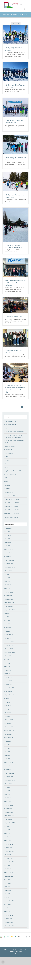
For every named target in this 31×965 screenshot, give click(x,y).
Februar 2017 (9, 872)
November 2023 (9, 645)
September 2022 (10, 695)
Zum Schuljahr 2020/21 (12, 506)
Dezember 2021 (9, 727)
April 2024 (8, 627)
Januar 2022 (8, 723)
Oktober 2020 (9, 776)
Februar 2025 (9, 592)
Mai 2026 (7, 539)
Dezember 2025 (9, 556)
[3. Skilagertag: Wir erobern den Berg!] (15, 144)
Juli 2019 (7, 826)
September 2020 (10, 780)
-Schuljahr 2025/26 (10, 424)
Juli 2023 (7, 659)
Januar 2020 (8, 808)
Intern (7, 456)
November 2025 (9, 560)
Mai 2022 (7, 709)
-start (6, 428)
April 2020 (8, 798)
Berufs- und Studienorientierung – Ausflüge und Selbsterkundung (14, 436)
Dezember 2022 (9, 684)
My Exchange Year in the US (13, 471)
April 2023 (8, 670)
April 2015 (8, 908)
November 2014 (9, 926)
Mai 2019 (7, 833)
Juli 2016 (7, 879)
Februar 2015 (9, 915)
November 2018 (9, 851)
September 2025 (10, 567)
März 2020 (8, 801)
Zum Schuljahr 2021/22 (12, 510)
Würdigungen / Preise (11, 496)
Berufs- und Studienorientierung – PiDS (14, 441)
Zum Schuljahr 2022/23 (12, 513)
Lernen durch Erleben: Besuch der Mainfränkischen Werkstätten (15, 283)
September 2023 (10, 652)
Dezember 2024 (9, 599)
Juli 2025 (7, 574)
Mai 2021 (7, 752)
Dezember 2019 (9, 812)
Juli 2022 (7, 702)
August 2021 (8, 741)
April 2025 (8, 585)
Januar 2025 (8, 595)
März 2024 (8, 631)
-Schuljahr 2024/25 (10, 421)
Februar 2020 (9, 805)
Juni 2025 (8, 578)
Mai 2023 (7, 666)
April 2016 (8, 890)
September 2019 (10, 823)
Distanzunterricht (10, 446)
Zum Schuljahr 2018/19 (12, 499)
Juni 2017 (8, 865)
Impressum (19, 951)
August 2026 (8, 528)
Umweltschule (9, 492)
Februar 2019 (9, 844)
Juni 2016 (8, 883)
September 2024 (10, 610)
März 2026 (8, 546)
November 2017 (9, 862)
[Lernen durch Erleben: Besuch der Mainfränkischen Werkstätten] (15, 267)
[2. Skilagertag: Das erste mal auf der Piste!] (15, 181)
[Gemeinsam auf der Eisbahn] (15, 305)
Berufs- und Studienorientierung (14, 431)
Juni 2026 (8, 535)
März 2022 (8, 716)
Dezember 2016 (9, 876)
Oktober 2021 (9, 734)
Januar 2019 (8, 847)
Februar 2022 (9, 720)
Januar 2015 (8, 918)
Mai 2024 (7, 624)
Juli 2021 (7, 744)
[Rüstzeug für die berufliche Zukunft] (15, 337)
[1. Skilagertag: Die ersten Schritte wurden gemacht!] (15, 225)
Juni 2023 (8, 663)
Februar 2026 (9, 549)
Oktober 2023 (9, 649)
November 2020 (9, 773)
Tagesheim (8, 485)
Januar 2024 (8, 638)
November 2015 (9, 901)
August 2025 (8, 571)
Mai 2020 (7, 794)
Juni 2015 (8, 904)
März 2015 (8, 911)
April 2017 (8, 869)
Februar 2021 (9, 762)
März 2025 (8, 588)
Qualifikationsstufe (10, 474)
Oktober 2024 (9, 606)
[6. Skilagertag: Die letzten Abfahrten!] (15, 34)
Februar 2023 (9, 677)
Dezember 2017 (9, 858)
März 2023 (8, 673)
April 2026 (8, 542)
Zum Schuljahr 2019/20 (12, 503)
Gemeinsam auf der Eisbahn (14, 317)
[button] (3, 962)
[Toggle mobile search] (24, 9)
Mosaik (7, 467)
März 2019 (8, 840)
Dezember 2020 (9, 769)
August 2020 (8, 784)
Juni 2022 (8, 705)
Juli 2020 (7, 787)
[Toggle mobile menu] (28, 9)
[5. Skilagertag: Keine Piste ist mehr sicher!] (15, 71)
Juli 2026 (7, 531)
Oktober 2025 (9, 563)
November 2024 (9, 602)
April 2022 (8, 713)
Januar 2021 (8, 766)
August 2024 (8, 613)
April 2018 (8, 855)
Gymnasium (8, 449)
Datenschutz (12, 951)
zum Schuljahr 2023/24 (12, 517)
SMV (6, 481)
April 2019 (8, 837)
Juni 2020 (8, 791)
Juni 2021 (8, 748)
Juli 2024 (7, 617)
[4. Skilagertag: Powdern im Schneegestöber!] (15, 107)
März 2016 (8, 894)
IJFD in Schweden (10, 453)
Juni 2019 (8, 830)
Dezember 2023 (9, 642)
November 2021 (9, 730)
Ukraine (7, 488)
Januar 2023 (8, 681)
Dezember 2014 (9, 922)
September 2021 (10, 737)
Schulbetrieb (8, 478)
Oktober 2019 (9, 819)
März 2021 (8, 759)
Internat (7, 460)
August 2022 (8, 698)
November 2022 (9, 688)
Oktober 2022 (9, 691)
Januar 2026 (8, 553)
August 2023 (8, 656)
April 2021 (8, 755)
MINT (6, 464)
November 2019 (9, 815)
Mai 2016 (7, 886)
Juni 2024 (8, 620)
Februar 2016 (9, 897)
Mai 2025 (7, 581)
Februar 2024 (9, 634)
